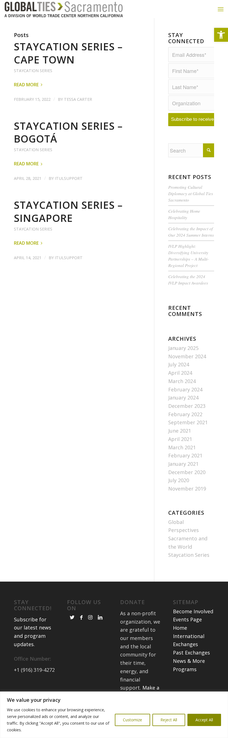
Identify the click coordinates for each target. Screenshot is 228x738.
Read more (26, 85)
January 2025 (183, 348)
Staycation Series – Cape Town (68, 53)
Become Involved (193, 611)
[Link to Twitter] (72, 617)
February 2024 (185, 389)
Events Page (187, 619)
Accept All (204, 719)
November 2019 (187, 488)
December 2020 (186, 472)
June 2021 (179, 430)
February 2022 (185, 414)
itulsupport (69, 178)
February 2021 (185, 455)
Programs (185, 669)
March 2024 (182, 381)
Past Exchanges (191, 652)
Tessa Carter (78, 99)
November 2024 (187, 356)
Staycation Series (33, 70)
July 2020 (178, 480)
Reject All (168, 719)
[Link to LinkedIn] (100, 617)
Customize (132, 719)
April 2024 (180, 372)
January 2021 (183, 463)
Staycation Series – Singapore (68, 211)
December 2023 (186, 406)
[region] (114, 715)
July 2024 (178, 364)
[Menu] (221, 9)
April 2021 (180, 439)
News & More (189, 661)
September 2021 (188, 422)
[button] (221, 35)
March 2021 (182, 447)
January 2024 (183, 397)
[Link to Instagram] (90, 617)
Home (180, 627)
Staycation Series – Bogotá (68, 132)
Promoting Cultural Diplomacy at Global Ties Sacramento (190, 193)
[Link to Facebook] (81, 617)
